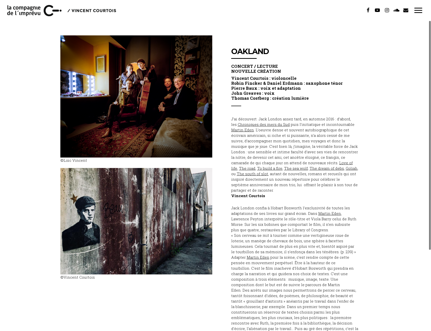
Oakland (250, 51)
